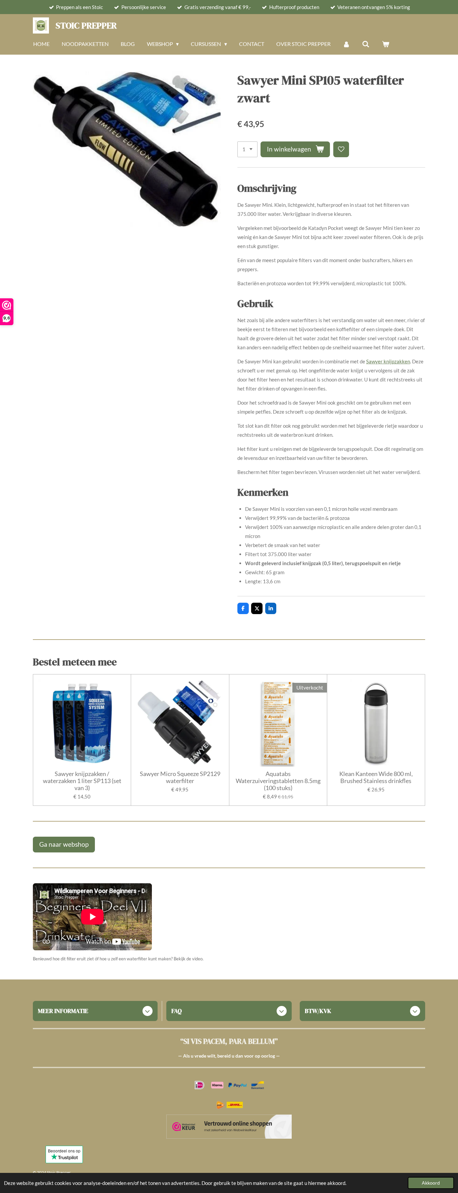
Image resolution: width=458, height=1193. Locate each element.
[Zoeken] (366, 44)
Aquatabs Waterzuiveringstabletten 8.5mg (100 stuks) (278, 780)
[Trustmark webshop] (229, 1128)
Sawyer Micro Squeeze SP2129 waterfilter (180, 777)
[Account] (346, 44)
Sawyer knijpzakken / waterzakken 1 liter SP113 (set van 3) (82, 780)
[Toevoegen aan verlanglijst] (341, 149)
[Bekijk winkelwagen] (386, 44)
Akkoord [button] (431, 1183)
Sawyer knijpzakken (388, 361)
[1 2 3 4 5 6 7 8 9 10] (247, 149)
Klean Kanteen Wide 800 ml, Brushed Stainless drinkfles (376, 777)
